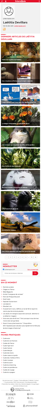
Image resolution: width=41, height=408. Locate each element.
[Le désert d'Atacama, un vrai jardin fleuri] (20, 116)
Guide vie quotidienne (10, 367)
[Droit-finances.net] (30, 398)
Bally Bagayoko (8, 292)
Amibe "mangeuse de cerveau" (13, 294)
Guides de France (8, 343)
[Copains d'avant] (10, 402)
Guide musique (8, 360)
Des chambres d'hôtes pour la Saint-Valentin (17, 81)
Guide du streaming (9, 365)
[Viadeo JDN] (30, 402)
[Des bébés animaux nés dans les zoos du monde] (20, 244)
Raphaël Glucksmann (10, 301)
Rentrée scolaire (8, 287)
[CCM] (30, 394)
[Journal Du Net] (10, 398)
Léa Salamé (7, 304)
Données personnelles (31, 382)
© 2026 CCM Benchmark (20, 386)
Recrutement (20, 382)
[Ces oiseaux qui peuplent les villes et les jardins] (20, 137)
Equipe (16, 380)
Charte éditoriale (23, 380)
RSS (4, 29)
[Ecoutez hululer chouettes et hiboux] (20, 180)
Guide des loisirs (8, 353)
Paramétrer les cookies (8, 384)
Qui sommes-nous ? (7, 380)
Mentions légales (26, 384)
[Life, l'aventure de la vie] (20, 201)
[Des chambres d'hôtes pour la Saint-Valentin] (20, 73)
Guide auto (6, 338)
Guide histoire (7, 348)
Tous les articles (8, 382)
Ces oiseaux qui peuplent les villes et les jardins (18, 145)
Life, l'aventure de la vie (10, 209)
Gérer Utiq (17, 384)
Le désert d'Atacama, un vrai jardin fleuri (15, 123)
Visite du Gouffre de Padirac (11, 60)
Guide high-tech (8, 346)
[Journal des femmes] (10, 394)
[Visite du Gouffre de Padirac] (20, 52)
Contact (36, 380)
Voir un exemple (32, 269)
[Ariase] (10, 406)
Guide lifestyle (7, 350)
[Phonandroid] (30, 406)
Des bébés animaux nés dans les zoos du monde (18, 251)
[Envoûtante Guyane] (20, 222)
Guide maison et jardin (10, 355)
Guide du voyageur (9, 372)
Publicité (31, 380)
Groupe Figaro (35, 384)
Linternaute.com (20, 26)
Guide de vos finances (10, 341)
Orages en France (8, 289)
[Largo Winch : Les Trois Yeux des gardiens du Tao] (20, 95)
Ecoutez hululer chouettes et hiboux (14, 187)
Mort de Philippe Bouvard (11, 297)
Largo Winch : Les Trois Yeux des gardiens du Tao (19, 102)
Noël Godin (6, 299)
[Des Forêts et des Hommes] (20, 159)
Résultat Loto (7, 306)
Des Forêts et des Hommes (11, 166)
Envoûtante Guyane (9, 230)
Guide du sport (8, 362)
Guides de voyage (8, 370)
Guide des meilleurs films (11, 358)
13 (31, 257)
